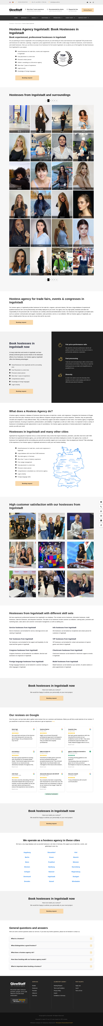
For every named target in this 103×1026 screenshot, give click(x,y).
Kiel (75, 852)
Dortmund (27, 876)
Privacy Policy (57, 990)
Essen (51, 857)
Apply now (78, 985)
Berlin (27, 857)
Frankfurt (51, 862)
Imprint (55, 993)
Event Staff (69, 17)
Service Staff (82, 17)
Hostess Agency (18, 23)
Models (34, 17)
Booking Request (88, 10)
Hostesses (45, 17)
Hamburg (51, 867)
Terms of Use (79, 990)
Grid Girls (34, 995)
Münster (76, 862)
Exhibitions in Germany (59, 995)
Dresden (27, 881)
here (53, 721)
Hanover (51, 872)
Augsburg (27, 852)
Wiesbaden (76, 881)
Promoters (57, 17)
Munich (75, 857)
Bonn (27, 862)
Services (24, 17)
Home (16, 17)
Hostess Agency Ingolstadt (28, 23)
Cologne (27, 872)
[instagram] (93, 2)
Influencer (34, 993)
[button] (19, 1001)
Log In (77, 988)
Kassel (51, 881)
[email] (87, 2)
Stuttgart (76, 876)
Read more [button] (71, 744)
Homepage (11, 23)
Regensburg (76, 872)
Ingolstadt (51, 876)
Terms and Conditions (59, 988)
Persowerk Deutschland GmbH (64, 1022)
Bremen (27, 867)
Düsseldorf (51, 852)
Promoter (34, 990)
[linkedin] (90, 2)
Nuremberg (76, 867)
